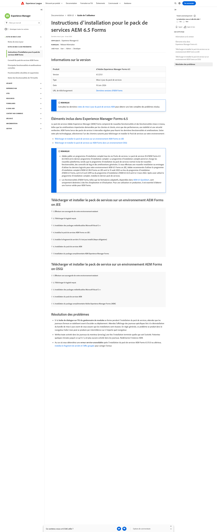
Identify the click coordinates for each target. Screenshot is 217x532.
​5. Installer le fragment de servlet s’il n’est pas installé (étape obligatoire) (80, 239)
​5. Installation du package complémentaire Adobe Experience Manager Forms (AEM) (84, 304)
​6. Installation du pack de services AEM (67, 246)
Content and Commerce (14, 113)
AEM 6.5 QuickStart (141, 180)
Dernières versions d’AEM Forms (109, 90)
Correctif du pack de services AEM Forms (23, 60)
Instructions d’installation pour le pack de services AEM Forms (24, 53)
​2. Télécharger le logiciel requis (64, 218)
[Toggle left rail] (41, 9)
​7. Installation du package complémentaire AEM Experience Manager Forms (81, 253)
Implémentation (11, 124)
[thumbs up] (119, 529)
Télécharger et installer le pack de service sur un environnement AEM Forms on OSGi (192, 58)
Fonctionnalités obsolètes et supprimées (23, 73)
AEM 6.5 (70, 15)
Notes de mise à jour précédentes (20, 47)
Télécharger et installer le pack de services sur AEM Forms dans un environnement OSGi (91, 142)
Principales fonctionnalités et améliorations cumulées (24, 66)
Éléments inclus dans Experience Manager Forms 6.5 (186, 43)
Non (187, 21)
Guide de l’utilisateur (86, 15)
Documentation (57, 15)
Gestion (9, 129)
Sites (8, 93)
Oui (180, 21)
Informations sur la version (185, 37)
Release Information (68, 44)
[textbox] (23, 23)
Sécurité (9, 83)
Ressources (10, 98)
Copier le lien (191, 27)
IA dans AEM (10, 108)
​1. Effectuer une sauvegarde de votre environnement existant (75, 211)
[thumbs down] (124, 529)
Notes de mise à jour (13, 37)
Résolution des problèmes (185, 64)
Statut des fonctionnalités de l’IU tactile (23, 78)
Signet (180, 27)
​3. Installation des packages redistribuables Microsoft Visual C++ (77, 225)
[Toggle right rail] (175, 9)
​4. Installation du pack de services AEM (67, 296)
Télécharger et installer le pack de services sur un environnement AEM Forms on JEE (89, 138)
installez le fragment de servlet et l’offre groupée (74, 345)
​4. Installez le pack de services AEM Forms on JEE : (71, 232)
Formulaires (10, 103)
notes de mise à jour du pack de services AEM (96, 106)
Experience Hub (11, 88)
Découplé (9, 119)
